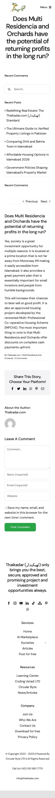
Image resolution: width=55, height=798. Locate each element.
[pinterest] (46, 603)
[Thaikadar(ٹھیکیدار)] (18, 4)
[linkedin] (27, 603)
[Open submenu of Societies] (45, 642)
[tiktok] (33, 603)
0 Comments (21, 358)
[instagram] (14, 603)
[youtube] (21, 603)
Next (44, 201)
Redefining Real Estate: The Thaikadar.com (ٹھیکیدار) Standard (25, 115)
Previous (32, 201)
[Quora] (40, 603)
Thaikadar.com (14, 355)
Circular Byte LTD (15, 758)
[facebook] (8, 603)
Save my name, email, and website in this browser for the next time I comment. (26, 512)
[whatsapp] (27, 609)
